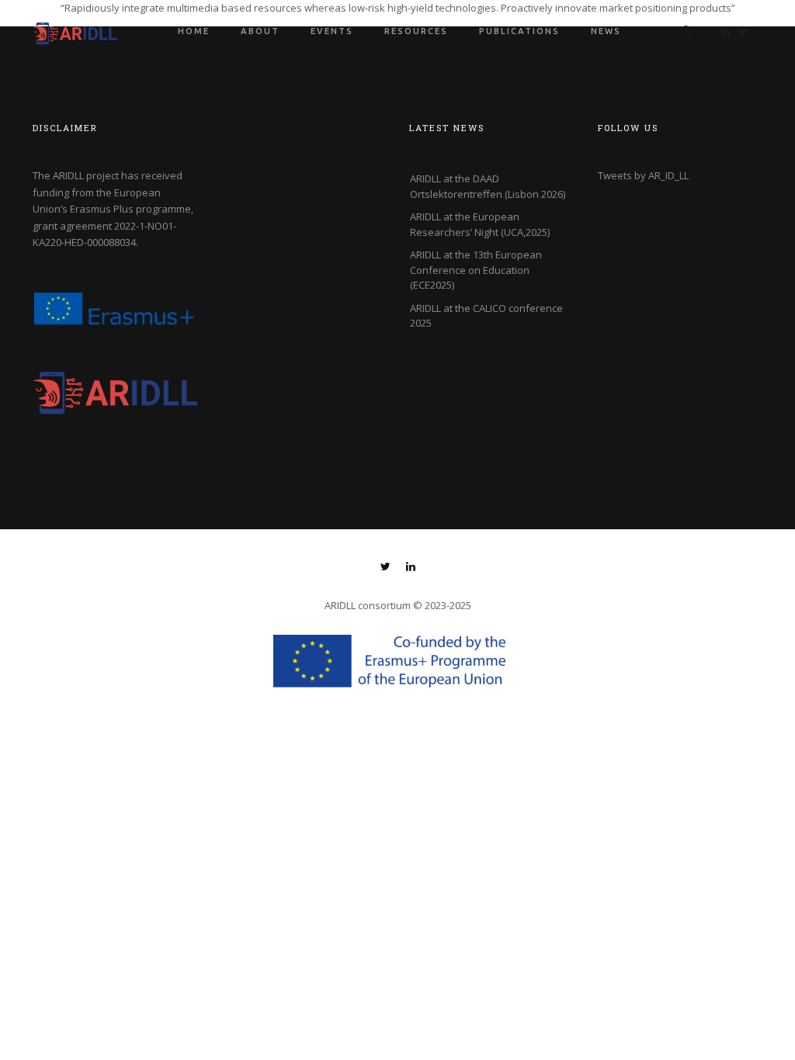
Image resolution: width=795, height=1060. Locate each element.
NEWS (606, 31)
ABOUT (260, 31)
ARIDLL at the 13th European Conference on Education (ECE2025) (476, 270)
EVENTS (332, 31)
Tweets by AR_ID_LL (643, 175)
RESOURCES (416, 31)
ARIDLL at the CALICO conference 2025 (486, 316)
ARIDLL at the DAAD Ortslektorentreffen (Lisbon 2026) (487, 186)
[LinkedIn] (410, 568)
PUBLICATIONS (519, 31)
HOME (194, 31)
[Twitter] (385, 568)
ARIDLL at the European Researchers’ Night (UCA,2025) (480, 224)
